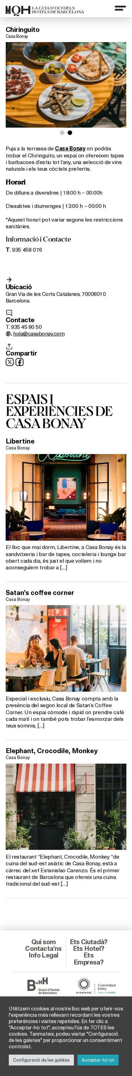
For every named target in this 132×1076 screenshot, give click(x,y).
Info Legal (43, 955)
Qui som (43, 942)
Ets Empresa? (88, 958)
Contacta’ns (43, 948)
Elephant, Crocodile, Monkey (52, 750)
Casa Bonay (17, 36)
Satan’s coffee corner (40, 592)
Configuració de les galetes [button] (41, 1060)
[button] (62, 132)
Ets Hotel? (88, 948)
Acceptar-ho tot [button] (98, 1060)
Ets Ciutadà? (88, 942)
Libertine (20, 441)
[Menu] (120, 8)
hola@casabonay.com (38, 333)
